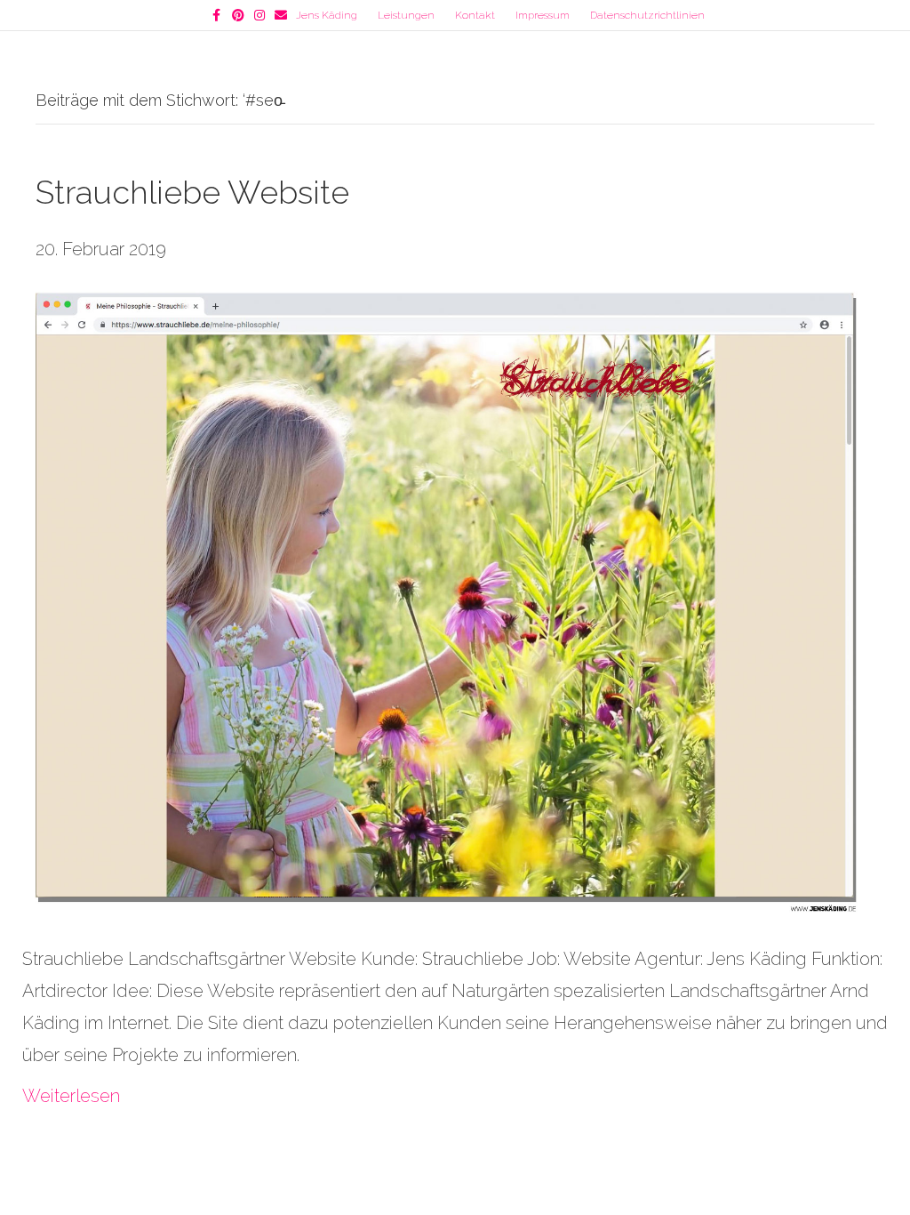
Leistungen (406, 15)
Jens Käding (326, 15)
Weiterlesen (71, 1095)
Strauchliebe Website (192, 192)
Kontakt (475, 15)
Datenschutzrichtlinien (647, 15)
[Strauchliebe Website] (444, 602)
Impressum (542, 15)
